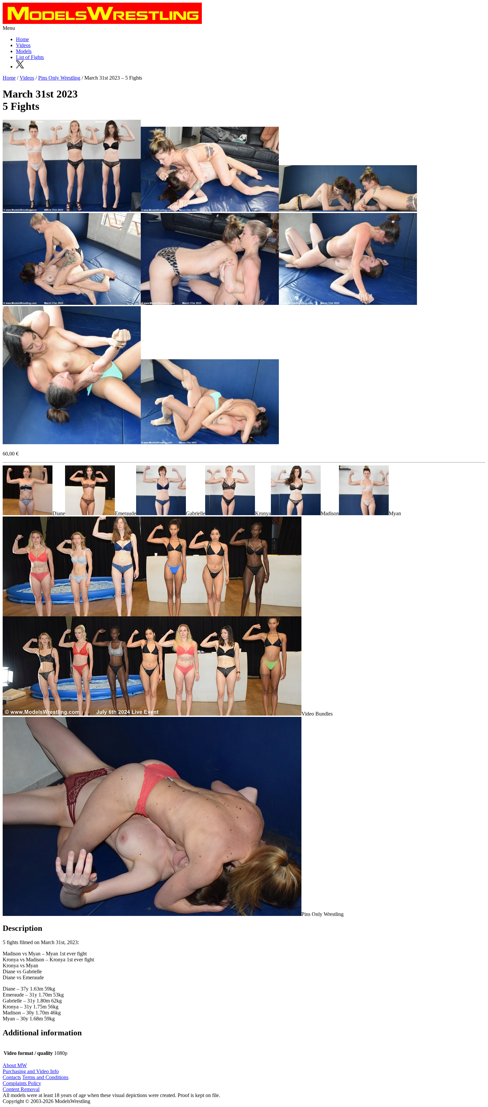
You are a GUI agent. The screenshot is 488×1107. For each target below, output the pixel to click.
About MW (15, 1065)
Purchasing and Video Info (31, 1071)
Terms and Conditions (45, 1077)
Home (22, 39)
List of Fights (30, 57)
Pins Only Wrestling (59, 78)
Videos (23, 45)
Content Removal (21, 1089)
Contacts (12, 1077)
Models (24, 51)
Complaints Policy (22, 1083)
